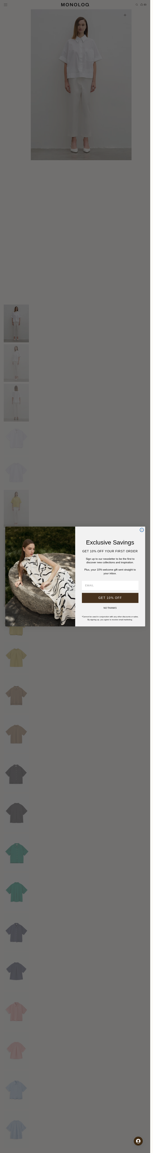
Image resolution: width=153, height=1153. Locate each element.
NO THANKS (110, 608)
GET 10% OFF (110, 597)
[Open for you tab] (138, 1141)
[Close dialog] (142, 530)
